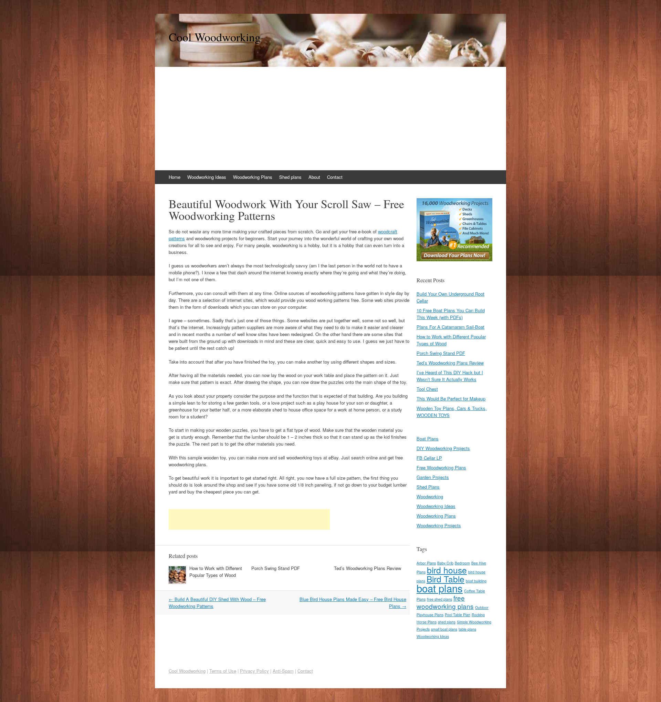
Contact (335, 177)
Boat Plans (428, 438)
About (314, 177)
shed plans (446, 621)
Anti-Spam (283, 671)
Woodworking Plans (252, 177)
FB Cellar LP (429, 458)
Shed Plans (428, 487)
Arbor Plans (426, 563)
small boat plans (444, 629)
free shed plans (439, 599)
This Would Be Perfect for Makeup (451, 398)
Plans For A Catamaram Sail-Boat (450, 327)
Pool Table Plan (457, 614)
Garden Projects (433, 477)
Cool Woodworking (215, 37)
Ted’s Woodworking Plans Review (367, 568)
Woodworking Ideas (206, 177)
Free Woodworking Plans (441, 467)
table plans (467, 629)
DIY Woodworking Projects (443, 448)
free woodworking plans (445, 602)
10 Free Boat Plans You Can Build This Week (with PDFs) (451, 314)
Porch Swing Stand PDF (275, 568)
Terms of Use (222, 671)
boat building (476, 580)
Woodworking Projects (439, 525)
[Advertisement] (330, 118)
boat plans (440, 588)
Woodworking (430, 496)
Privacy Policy (254, 671)
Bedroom (462, 563)
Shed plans (290, 177)
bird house (447, 570)
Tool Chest (427, 389)
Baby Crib (445, 563)
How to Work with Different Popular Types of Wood (215, 571)
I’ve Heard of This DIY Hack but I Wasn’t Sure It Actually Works (450, 376)
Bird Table (445, 579)
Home (174, 177)
